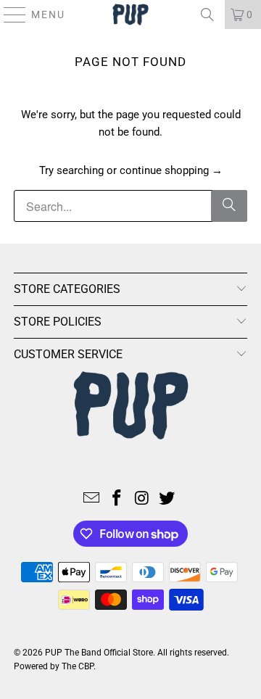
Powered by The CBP (54, 666)
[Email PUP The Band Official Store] (92, 499)
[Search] (207, 14)
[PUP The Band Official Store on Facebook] (117, 499)
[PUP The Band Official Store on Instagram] (143, 499)
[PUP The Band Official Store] (130, 14)
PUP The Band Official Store (99, 653)
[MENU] (8, 14)
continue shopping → (171, 170)
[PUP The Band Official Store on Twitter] (167, 499)
